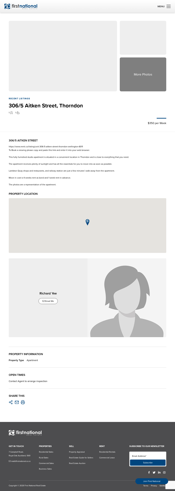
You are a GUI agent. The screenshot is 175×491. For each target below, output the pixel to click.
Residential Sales (46, 452)
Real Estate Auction (77, 463)
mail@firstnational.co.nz (21, 461)
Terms (145, 485)
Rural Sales (43, 457)
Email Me (49, 301)
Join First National (151, 481)
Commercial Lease (107, 457)
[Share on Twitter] (11, 402)
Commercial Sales (46, 463)
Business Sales (45, 468)
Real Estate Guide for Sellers (81, 457)
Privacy (154, 485)
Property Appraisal (77, 452)
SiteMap (163, 485)
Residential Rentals (107, 452)
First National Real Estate (35, 485)
